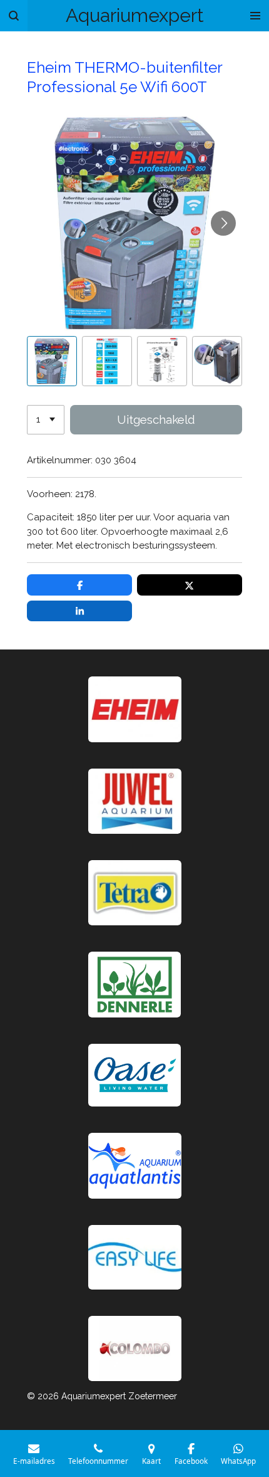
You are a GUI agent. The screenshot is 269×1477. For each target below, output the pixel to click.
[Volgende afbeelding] (223, 223)
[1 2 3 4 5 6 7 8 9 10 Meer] (45, 419)
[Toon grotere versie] (134, 892)
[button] (52, 361)
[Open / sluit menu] (255, 15)
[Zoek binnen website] (14, 15)
